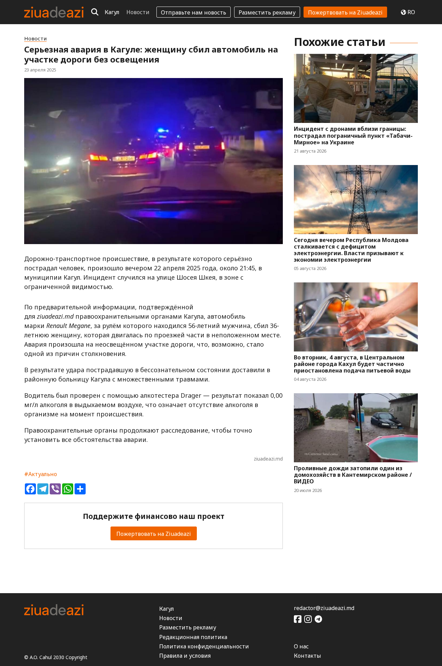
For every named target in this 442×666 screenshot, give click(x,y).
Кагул (112, 12)
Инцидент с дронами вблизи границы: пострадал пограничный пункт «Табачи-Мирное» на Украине (353, 136)
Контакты (307, 655)
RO (411, 12)
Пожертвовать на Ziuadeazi (345, 12)
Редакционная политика (193, 637)
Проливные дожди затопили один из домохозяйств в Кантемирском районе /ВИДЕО (353, 475)
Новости (138, 12)
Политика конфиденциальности (204, 646)
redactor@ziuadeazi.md (324, 608)
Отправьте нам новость (193, 12)
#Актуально (40, 474)
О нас (301, 646)
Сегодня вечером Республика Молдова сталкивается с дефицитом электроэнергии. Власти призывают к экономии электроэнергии (351, 250)
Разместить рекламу (267, 12)
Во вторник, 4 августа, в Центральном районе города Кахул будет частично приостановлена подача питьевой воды (352, 364)
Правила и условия (185, 655)
